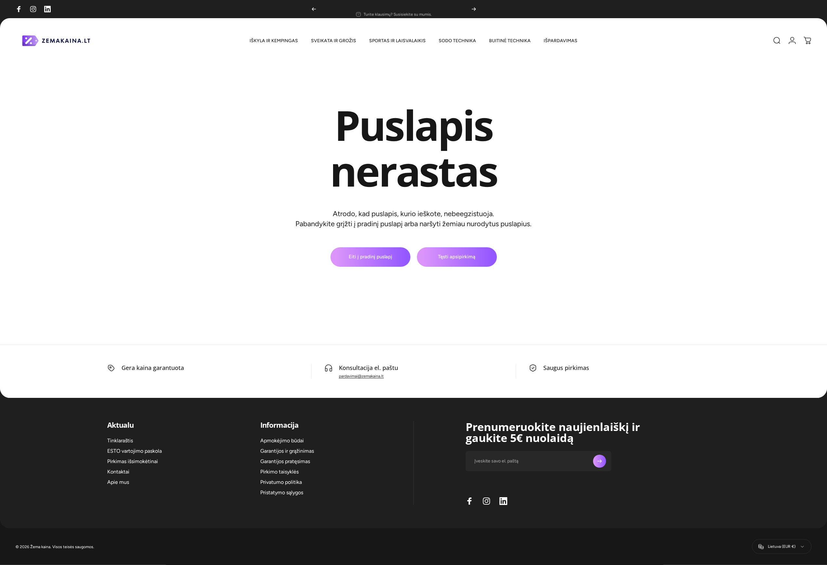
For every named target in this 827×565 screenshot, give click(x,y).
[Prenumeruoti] (599, 461)
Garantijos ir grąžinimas (287, 451)
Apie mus (118, 482)
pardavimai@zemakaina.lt (361, 376)
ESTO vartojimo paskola (134, 451)
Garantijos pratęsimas (285, 461)
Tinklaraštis (120, 440)
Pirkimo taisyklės (279, 472)
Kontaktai (118, 472)
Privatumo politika (281, 482)
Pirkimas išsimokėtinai (132, 461)
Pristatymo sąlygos (281, 492)
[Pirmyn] (474, 9)
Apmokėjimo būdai (282, 440)
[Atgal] (314, 9)
